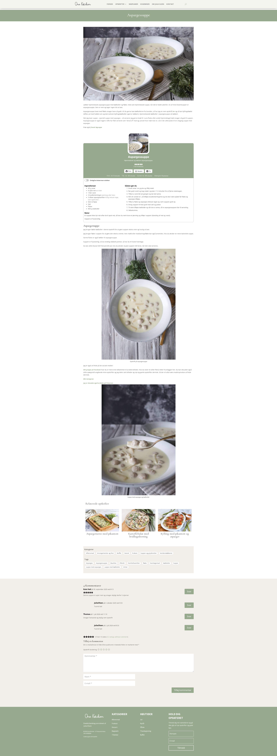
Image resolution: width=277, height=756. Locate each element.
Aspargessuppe (101, 563)
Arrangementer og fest (105, 553)
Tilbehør (115, 735)
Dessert (115, 727)
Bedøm (140, 171)
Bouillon (113, 563)
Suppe (175, 563)
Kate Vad (87, 589)
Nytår (142, 723)
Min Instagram (88, 379)
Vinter (125, 567)
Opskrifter (119, 4)
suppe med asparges (93, 567)
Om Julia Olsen (158, 4)
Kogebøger (145, 4)
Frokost (134, 553)
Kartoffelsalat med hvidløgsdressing (138, 535)
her (174, 111)
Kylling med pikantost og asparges (175, 535)
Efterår (122, 563)
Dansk (126, 553)
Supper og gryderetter (149, 553)
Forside (110, 4)
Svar (189, 591)
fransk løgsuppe (96, 127)
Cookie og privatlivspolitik (90, 736)
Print (129, 171)
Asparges (89, 563)
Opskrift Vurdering (90, 650)
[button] (135, 164)
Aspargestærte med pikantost (102, 533)
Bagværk (115, 731)
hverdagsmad (155, 563)
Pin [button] (149, 171)
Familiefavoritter (134, 563)
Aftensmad (90, 553)
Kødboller (166, 563)
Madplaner (133, 4)
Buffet (119, 553)
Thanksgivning (145, 731)
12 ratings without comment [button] (117, 637)
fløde (145, 563)
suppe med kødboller (112, 567)
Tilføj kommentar (182, 690)
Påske (142, 727)
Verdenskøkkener (166, 553)
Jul (141, 719)
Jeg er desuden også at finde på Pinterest (98, 383)
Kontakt (170, 4)
